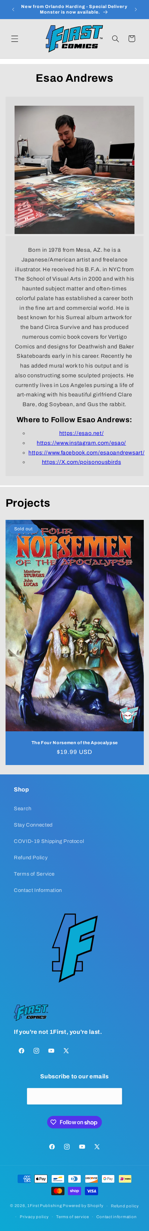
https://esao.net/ (81, 433)
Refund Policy (30, 857)
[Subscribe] (114, 1096)
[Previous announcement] (13, 9)
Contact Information (38, 890)
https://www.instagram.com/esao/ (81, 443)
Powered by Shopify (83, 1206)
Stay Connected (33, 825)
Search (23, 808)
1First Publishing (44, 1206)
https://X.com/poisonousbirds (81, 462)
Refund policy (125, 1206)
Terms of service (72, 1217)
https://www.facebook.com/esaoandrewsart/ (86, 453)
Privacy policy (34, 1217)
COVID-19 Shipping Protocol (49, 841)
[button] (15, 39)
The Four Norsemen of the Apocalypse (74, 742)
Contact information (116, 1217)
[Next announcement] (135, 9)
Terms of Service (34, 874)
